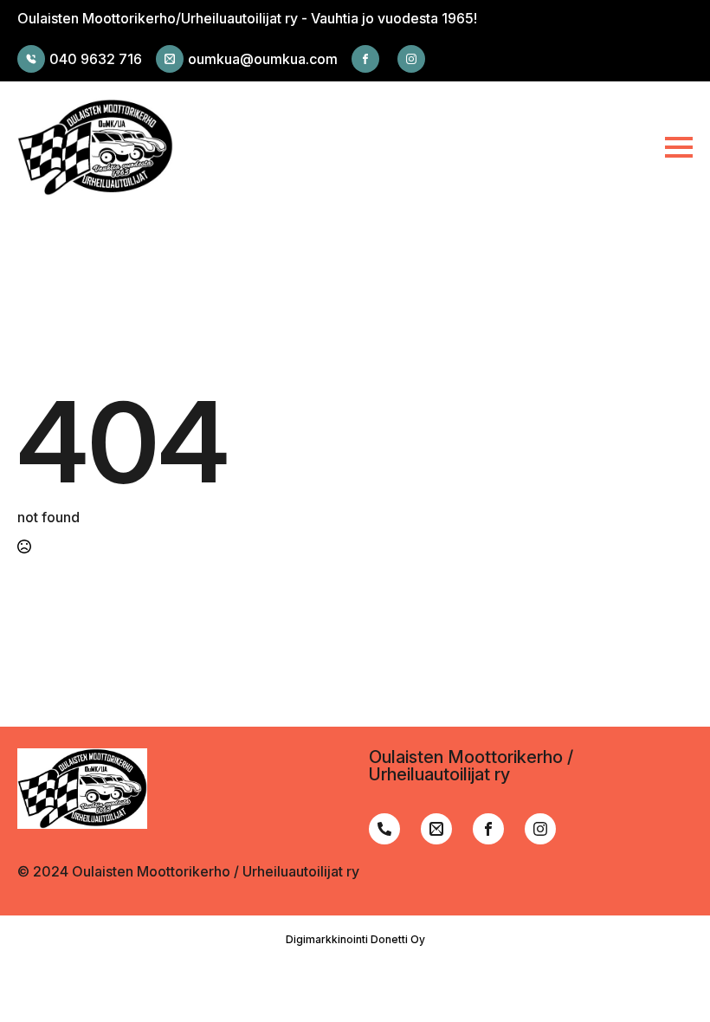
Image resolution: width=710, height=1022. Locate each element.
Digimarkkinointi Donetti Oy (355, 939)
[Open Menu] (679, 147)
